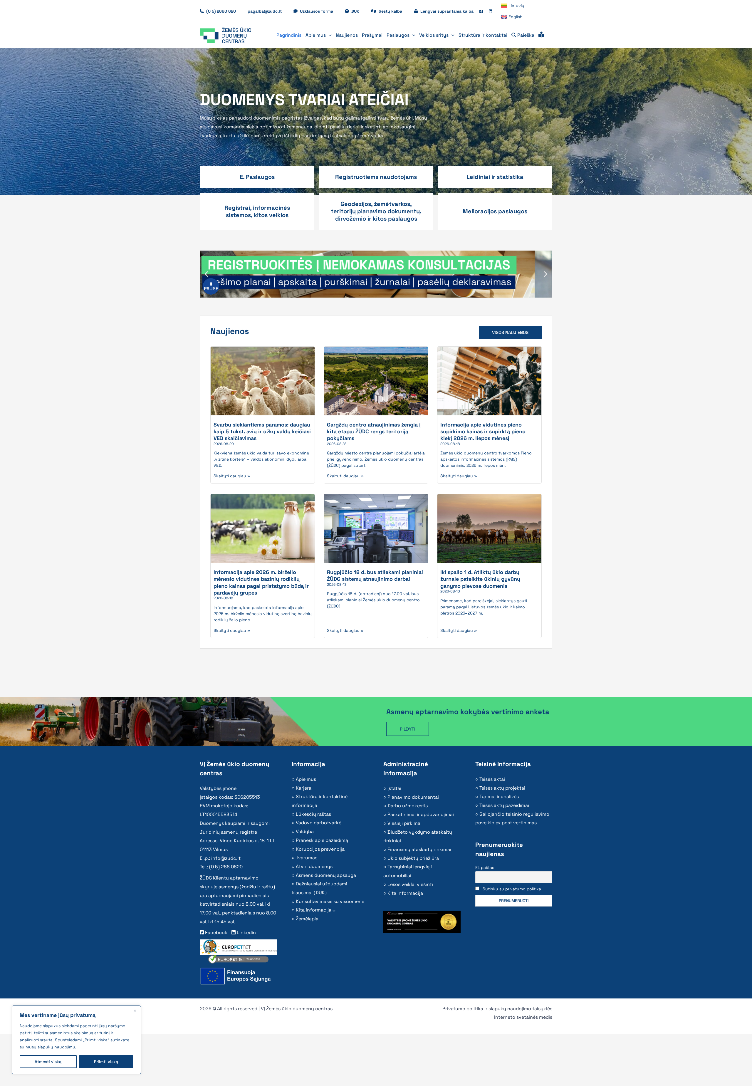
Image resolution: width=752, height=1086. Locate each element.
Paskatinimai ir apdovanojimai (420, 814)
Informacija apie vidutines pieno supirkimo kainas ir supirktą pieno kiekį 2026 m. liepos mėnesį (483, 431)
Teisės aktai (492, 779)
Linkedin (246, 932)
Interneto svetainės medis (523, 1017)
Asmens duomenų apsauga (326, 875)
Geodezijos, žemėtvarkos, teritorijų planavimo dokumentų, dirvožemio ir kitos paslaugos (376, 211)
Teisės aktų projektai (502, 788)
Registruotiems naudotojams (376, 177)
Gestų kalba (393, 11)
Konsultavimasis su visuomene (330, 901)
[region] (76, 1040)
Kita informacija (405, 893)
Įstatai (394, 788)
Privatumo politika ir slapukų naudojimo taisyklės (497, 1009)
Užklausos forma (319, 11)
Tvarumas (306, 858)
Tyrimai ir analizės (499, 796)
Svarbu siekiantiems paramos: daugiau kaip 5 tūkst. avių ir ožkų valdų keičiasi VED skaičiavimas (262, 431)
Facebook (215, 932)
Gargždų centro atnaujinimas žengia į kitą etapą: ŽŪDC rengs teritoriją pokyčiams (374, 431)
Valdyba (305, 831)
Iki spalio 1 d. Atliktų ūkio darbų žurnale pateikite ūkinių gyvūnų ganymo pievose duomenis (480, 579)
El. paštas (484, 867)
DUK (358, 11)
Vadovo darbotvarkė (318, 823)
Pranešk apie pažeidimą (322, 840)
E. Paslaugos (257, 177)
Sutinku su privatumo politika (512, 889)
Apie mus (306, 779)
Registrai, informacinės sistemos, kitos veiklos (257, 211)
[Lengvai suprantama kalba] (541, 35)
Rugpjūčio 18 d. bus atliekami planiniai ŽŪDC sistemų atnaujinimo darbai (375, 575)
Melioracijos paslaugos (495, 211)
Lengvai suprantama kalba (447, 11)
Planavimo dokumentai (413, 797)
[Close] (134, 1010)
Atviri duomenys (314, 866)
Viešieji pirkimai (404, 823)
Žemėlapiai (308, 919)
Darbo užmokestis (407, 806)
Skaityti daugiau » (232, 476)
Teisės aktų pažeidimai (504, 805)
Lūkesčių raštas (313, 814)
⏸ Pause (211, 286)
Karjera (303, 788)
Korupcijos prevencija (320, 849)
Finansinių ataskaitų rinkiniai (419, 849)
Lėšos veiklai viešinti (410, 884)
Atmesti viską (48, 1061)
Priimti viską (106, 1061)
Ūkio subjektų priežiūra (413, 858)
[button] (329, 35)
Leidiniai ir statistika (494, 177)
